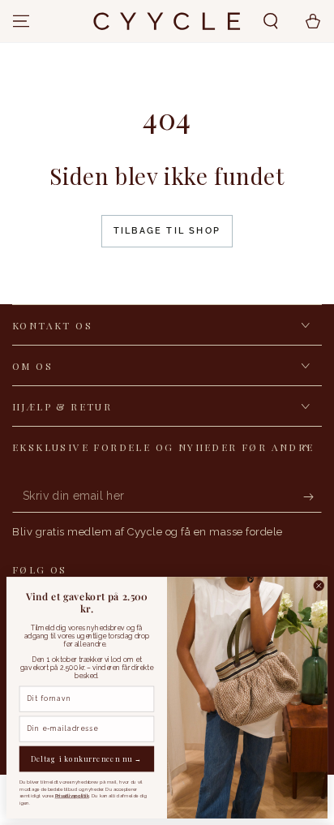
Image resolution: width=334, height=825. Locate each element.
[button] (271, 21)
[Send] (312, 496)
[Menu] (21, 21)
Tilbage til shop (167, 231)
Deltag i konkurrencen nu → (87, 758)
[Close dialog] (319, 586)
